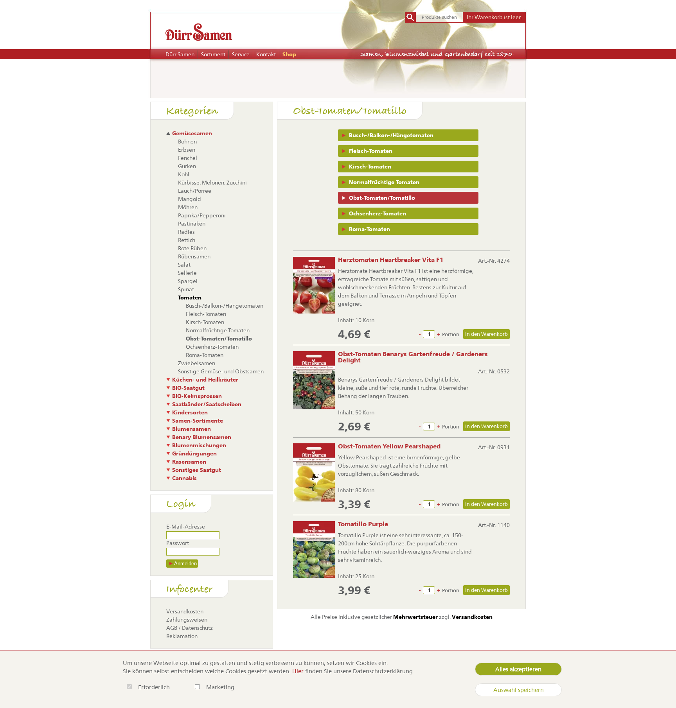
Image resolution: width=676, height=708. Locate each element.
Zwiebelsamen (196, 363)
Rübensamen (194, 256)
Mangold (189, 199)
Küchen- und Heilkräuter (205, 379)
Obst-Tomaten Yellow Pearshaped (389, 446)
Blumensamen (191, 429)
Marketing (220, 687)
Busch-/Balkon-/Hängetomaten (391, 135)
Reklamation (182, 636)
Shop (289, 54)
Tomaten (189, 297)
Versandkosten (184, 611)
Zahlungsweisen (186, 620)
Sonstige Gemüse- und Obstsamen (221, 371)
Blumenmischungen (199, 445)
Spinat (186, 289)
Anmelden (185, 563)
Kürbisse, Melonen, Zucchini (212, 182)
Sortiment (213, 54)
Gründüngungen (194, 453)
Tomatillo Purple (363, 524)
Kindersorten (190, 412)
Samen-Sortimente (197, 421)
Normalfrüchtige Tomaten (384, 182)
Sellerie (187, 273)
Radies (186, 232)
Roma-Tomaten (369, 229)
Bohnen (187, 141)
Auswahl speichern (518, 689)
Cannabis (184, 478)
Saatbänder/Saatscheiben (206, 404)
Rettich (186, 240)
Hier (298, 671)
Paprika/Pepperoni (202, 215)
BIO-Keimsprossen (197, 396)
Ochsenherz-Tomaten (377, 213)
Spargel (188, 281)
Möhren (188, 207)
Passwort (177, 543)
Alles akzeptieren (518, 669)
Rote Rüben (192, 248)
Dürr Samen (179, 54)
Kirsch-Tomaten (370, 166)
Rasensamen (189, 462)
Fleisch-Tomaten (370, 151)
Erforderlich (154, 687)
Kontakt (266, 54)
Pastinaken (191, 223)
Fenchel (187, 158)
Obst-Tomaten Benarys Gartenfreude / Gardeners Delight (413, 357)
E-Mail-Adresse (185, 526)
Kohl (183, 174)
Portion (450, 334)
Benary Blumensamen (201, 437)
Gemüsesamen (192, 133)
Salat (184, 265)
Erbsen (186, 150)
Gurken (187, 166)
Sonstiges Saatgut (196, 470)
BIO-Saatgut (188, 388)
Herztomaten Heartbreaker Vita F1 (391, 259)
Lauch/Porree (194, 191)
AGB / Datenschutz (189, 628)
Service (241, 54)
